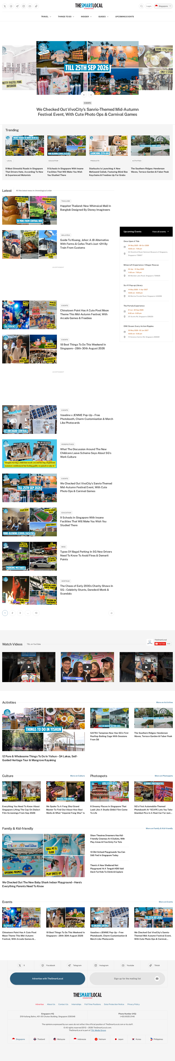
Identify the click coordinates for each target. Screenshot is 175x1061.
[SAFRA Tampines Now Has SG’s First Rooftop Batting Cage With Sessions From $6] (109, 718)
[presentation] (159, 642)
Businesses (87, 103)
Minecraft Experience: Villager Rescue (141, 265)
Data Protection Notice (114, 1004)
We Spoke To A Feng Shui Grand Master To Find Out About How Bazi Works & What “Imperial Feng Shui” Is (65, 809)
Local (9, 161)
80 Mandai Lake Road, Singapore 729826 (144, 276)
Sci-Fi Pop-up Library (133, 285)
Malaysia (65, 235)
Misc (63, 547)
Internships (76, 1004)
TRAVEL (44, 16)
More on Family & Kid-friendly (159, 828)
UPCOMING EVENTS (124, 16)
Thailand (65, 201)
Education (53, 161)
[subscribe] (157, 978)
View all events (159, 232)
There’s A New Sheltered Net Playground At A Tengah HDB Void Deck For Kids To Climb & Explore (107, 868)
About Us (51, 1004)
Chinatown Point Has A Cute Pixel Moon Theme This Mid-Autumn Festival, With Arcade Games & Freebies (84, 314)
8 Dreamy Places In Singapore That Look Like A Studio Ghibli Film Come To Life (108, 809)
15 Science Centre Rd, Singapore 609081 (144, 337)
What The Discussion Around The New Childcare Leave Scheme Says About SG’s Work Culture (85, 453)
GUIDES (102, 16)
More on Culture (77, 776)
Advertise (39, 1004)
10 (36, 613)
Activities (136, 161)
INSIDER (85, 16)
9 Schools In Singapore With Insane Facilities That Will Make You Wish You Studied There (65, 171)
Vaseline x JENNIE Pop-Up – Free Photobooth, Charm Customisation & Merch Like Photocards (86, 418)
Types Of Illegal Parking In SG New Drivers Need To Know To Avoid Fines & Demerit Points (86, 555)
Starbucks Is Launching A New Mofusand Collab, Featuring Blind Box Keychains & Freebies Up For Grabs (108, 171)
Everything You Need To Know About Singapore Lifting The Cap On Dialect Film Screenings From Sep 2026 (21, 809)
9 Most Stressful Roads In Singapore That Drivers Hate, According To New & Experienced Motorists (24, 171)
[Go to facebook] (11, 6)
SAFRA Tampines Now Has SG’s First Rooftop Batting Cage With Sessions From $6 (109, 736)
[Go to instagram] (23, 6)
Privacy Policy (133, 1004)
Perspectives (67, 444)
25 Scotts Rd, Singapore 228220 (140, 317)
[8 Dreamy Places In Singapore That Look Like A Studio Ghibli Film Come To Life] (109, 791)
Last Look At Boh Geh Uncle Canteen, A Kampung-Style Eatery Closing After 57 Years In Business (87, 112)
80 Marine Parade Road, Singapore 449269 (145, 296)
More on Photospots (164, 776)
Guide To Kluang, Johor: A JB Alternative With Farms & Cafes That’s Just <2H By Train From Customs (84, 243)
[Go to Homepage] (89, 6)
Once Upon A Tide (131, 241)
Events (64, 306)
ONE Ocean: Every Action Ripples (139, 326)
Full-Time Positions (92, 1004)
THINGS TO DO (64, 16)
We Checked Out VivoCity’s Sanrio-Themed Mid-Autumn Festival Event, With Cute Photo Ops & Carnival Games (86, 487)
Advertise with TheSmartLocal (47, 978)
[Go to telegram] (17, 6)
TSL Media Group (98, 1030)
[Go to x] (4, 6)
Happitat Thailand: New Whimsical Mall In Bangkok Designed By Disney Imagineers (85, 207)
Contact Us (63, 1004)
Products (94, 161)
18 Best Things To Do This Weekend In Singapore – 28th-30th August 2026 (83, 346)
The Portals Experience (134, 306)
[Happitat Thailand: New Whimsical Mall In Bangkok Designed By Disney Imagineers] (29, 210)
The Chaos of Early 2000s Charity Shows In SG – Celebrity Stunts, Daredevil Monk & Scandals (86, 589)
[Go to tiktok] (36, 6)
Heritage (65, 581)
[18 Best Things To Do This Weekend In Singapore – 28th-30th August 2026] (29, 349)
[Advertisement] (58, 281)
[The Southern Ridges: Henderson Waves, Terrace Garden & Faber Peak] (150, 145)
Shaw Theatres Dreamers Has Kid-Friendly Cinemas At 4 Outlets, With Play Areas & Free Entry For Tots (107, 838)
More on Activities (164, 702)
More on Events (166, 902)
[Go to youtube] (30, 6)
